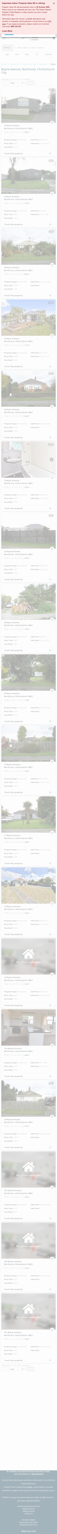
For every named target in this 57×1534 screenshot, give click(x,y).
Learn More (7, 31)
